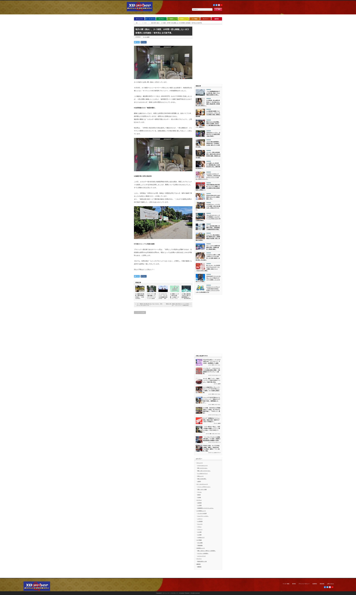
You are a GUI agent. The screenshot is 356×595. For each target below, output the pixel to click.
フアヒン (199, 526)
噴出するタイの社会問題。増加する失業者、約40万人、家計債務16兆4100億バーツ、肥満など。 (208, 124)
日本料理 (199, 502)
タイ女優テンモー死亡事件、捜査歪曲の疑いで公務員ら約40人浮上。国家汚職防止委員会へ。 (208, 165)
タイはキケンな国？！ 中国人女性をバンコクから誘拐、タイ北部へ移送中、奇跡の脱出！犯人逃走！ (208, 257)
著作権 (294, 583)
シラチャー (199, 518)
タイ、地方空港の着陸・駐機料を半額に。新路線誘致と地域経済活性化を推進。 (213, 227)
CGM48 (199, 497)
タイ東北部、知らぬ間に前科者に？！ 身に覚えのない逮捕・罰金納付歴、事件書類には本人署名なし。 (208, 103)
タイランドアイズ (201, 556)
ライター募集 (286, 583)
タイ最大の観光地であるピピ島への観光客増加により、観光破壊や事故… (186, 297)
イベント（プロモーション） (204, 486)
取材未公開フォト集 (202, 561)
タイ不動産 (194, 18)
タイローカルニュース (216, 375)
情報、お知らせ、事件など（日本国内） (206, 550)
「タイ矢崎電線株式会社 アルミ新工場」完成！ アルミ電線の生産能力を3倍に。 (213, 93)
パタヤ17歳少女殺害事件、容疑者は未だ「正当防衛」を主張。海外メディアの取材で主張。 (208, 144)
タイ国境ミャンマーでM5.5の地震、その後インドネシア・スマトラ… (174, 297)
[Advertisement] (208, 54)
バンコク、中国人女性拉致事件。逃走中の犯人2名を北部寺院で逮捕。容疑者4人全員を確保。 (208, 155)
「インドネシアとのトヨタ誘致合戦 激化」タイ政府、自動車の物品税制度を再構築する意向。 (211, 438)
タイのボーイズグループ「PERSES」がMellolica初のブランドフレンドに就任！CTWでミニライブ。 (208, 176)
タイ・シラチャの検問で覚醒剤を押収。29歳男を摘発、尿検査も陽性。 (213, 247)
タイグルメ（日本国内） (203, 553)
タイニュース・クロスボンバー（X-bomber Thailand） (176, 593)
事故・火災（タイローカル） (215, 433)
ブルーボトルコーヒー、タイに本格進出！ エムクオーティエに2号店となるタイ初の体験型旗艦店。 (208, 218)
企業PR (219, 383)
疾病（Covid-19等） (202, 478)
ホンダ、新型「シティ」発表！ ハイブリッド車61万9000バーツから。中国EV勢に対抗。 (211, 380)
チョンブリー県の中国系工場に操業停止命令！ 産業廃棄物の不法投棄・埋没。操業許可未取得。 (208, 237)
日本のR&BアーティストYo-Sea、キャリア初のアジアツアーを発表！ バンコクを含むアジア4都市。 (208, 279)
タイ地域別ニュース (172, 18)
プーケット (199, 529)
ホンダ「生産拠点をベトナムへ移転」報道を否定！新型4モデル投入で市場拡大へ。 (211, 419)
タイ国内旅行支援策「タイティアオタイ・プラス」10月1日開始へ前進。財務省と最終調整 (208, 113)
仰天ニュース (200, 476)
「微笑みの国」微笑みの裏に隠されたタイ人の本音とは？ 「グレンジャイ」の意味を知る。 (177, 304)
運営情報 (322, 583)
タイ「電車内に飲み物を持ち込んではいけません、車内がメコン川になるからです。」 (149, 304)
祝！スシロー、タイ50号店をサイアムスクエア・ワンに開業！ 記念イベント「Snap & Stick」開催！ (208, 268)
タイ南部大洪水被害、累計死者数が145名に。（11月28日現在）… (139, 296)
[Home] (136, 23)
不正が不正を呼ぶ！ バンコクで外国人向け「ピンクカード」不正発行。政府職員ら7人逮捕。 (211, 361)
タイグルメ (161, 18)
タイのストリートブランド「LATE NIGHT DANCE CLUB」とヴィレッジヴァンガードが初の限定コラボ (208, 289)
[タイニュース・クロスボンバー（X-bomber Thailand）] (140, 10)
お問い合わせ (330, 583)
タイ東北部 (199, 521)
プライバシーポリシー (304, 583)
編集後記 (217, 18)
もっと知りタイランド (216, 452)
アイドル (199, 492)
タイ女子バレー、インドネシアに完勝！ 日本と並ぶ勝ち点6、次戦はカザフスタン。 (208, 207)
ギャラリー (205, 18)
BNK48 (199, 494)
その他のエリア (201, 537)
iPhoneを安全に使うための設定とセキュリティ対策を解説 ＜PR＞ (213, 197)
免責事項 (314, 583)
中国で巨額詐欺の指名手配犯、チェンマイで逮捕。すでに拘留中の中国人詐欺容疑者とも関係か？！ (208, 187)
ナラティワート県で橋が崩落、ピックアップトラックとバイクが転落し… (151, 297)
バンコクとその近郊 (202, 513)
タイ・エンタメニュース (150, 19)
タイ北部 (199, 532)
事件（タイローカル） (216, 394)
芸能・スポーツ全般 (202, 489)
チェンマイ (199, 524)
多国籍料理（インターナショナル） (205, 508)
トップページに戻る (140, 312)
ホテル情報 (199, 542)
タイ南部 (147, 37)
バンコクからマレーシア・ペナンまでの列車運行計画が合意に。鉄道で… (162, 297)
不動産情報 (199, 545)
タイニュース (139, 18)
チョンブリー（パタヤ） (203, 516)
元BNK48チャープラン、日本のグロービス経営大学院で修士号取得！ (213, 134)
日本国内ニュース (183, 18)
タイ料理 (199, 505)
